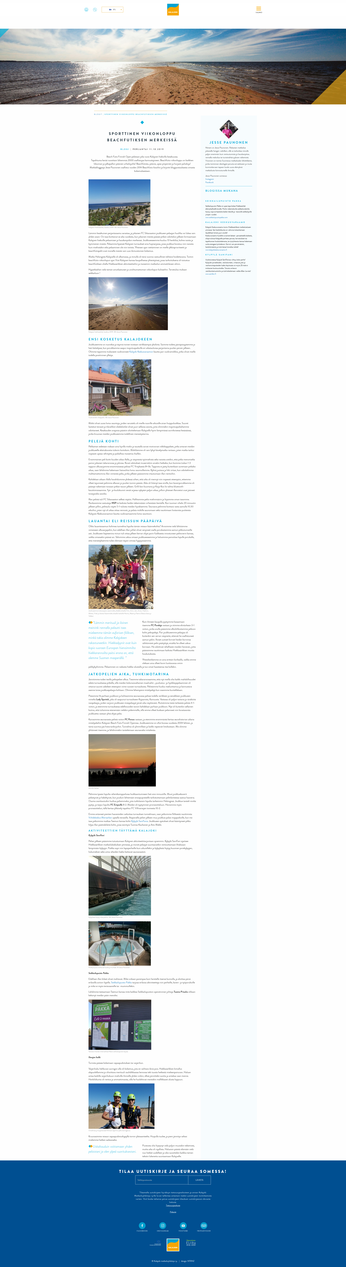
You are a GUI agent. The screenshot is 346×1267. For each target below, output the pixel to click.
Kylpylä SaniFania (139, 821)
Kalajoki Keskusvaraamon (141, 351)
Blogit (98, 114)
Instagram (209, 179)
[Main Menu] (258, 8)
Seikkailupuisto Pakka (121, 982)
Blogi (125, 149)
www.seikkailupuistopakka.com (216, 217)
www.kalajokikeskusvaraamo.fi (216, 249)
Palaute (173, 1211)
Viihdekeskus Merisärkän (100, 817)
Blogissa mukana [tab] (221, 191)
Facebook (209, 182)
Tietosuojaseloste (173, 1205)
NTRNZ (190, 1261)
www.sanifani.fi (210, 274)
